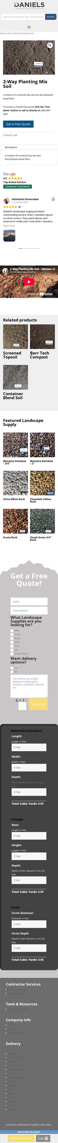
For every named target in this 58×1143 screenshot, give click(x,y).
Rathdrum (13, 1053)
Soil (9, 33)
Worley (11, 1105)
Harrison (12, 1101)
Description (11, 147)
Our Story (13, 1025)
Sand (16, 642)
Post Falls (13, 1073)
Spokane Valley (16, 1077)
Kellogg (12, 1085)
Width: (16, 756)
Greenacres (14, 1081)
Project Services (16, 993)
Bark (16, 645)
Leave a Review (16, 1033)
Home (3, 33)
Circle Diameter (23, 913)
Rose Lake (13, 1109)
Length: (17, 736)
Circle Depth (20, 933)
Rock (16, 630)
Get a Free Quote (18, 124)
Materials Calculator (18, 1009)
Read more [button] (9, 226)
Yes (16, 667)
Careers (12, 1029)
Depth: (16, 777)
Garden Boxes (21, 653)
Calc (41, 1138)
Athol (10, 1089)
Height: (17, 845)
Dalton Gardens (16, 1069)
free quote (19, 1138)
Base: (15, 825)
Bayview (12, 1093)
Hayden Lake (14, 1065)
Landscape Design (17, 989)
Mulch (17, 638)
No (15, 671)
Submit (36, 704)
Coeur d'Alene (15, 1057)
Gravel (17, 634)
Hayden (12, 1061)
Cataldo (12, 1097)
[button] (50, 45)
